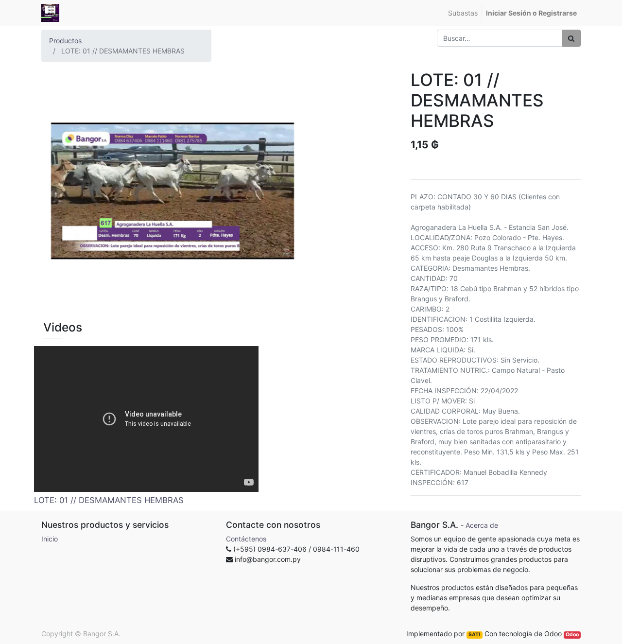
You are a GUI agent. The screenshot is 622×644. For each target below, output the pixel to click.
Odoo (572, 634)
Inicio (49, 539)
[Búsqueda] (571, 38)
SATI (474, 634)
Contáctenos (246, 539)
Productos (65, 40)
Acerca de (482, 525)
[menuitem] (463, 13)
